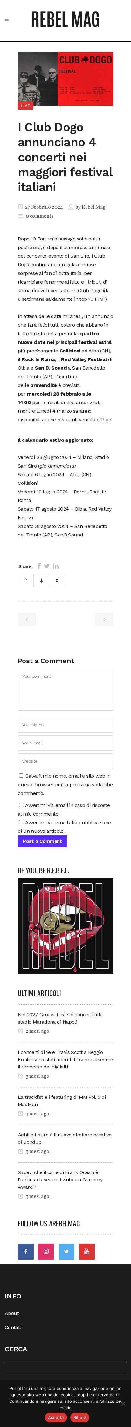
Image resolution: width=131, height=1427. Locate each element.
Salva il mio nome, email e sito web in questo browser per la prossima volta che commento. (65, 784)
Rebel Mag (94, 207)
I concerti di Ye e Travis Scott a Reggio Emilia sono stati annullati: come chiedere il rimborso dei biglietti (65, 1059)
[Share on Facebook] (39, 566)
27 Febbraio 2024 (43, 207)
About (12, 1313)
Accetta (56, 1417)
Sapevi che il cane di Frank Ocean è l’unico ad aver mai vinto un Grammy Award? (60, 1179)
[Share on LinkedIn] (56, 566)
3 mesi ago (37, 1076)
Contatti (13, 1327)
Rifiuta (79, 1417)
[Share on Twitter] (47, 566)
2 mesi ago (37, 1031)
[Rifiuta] (123, 1404)
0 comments (39, 216)
